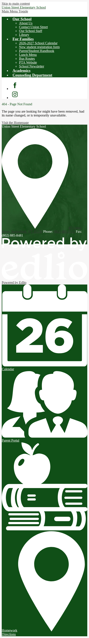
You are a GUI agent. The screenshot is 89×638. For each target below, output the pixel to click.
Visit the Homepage (15, 122)
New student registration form (39, 47)
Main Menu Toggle (15, 11)
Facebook (14, 85)
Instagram (14, 94)
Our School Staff (30, 31)
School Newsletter (31, 66)
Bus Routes (27, 58)
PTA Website (28, 62)
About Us (25, 23)
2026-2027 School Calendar (38, 43)
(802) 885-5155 (64, 231)
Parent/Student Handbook (36, 51)
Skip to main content (16, 3)
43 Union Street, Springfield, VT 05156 (41, 229)
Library (24, 35)
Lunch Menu (28, 55)
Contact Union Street (33, 27)
